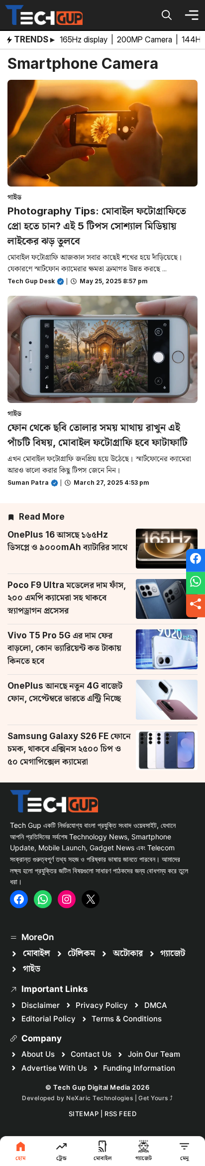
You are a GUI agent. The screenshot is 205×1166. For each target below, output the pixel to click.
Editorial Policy (48, 1018)
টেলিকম (81, 954)
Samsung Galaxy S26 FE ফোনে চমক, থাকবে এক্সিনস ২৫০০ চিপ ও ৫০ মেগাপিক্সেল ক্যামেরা (69, 749)
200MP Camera (145, 39)
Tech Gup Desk (31, 281)
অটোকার (128, 954)
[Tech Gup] (44, 15)
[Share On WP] (195, 583)
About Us (38, 1054)
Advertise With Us (54, 1068)
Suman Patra (28, 482)
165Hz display (84, 39)
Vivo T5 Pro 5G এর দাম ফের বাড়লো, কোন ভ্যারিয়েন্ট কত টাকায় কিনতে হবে (64, 648)
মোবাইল (36, 954)
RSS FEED (120, 1114)
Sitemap (84, 1114)
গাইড (14, 197)
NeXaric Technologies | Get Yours (118, 1098)
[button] (167, 15)
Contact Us (91, 1054)
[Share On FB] (195, 560)
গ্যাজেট (172, 954)
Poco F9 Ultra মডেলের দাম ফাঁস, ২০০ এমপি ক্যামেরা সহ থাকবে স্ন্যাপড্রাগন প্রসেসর (66, 597)
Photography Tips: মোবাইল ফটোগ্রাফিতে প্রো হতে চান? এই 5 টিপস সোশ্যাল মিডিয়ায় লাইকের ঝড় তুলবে (96, 226)
